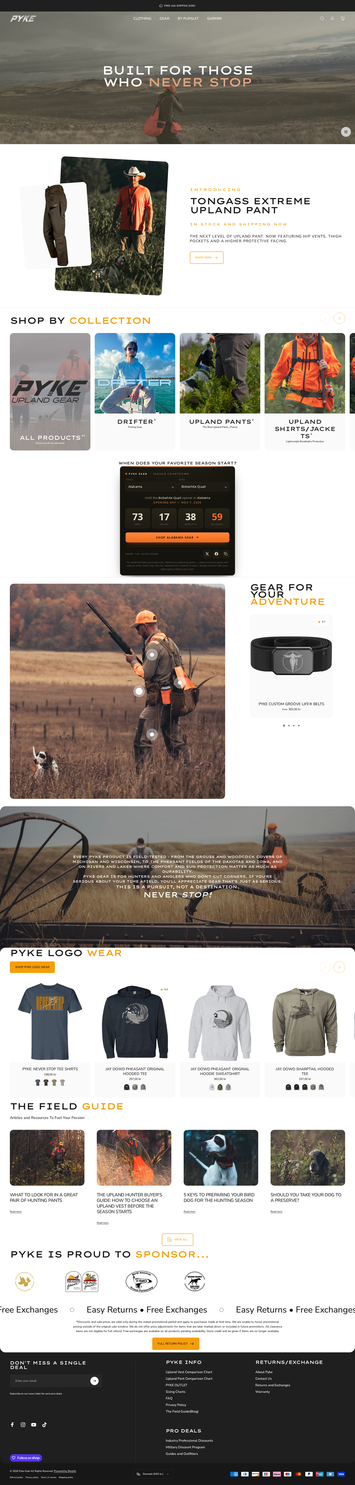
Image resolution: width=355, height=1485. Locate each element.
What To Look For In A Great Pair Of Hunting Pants (44, 1198)
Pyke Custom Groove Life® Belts (291, 704)
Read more (16, 1211)
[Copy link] (225, 554)
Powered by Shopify (65, 1471)
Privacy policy (31, 1477)
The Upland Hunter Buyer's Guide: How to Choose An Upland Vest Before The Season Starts (129, 1203)
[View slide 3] (293, 725)
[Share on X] (207, 554)
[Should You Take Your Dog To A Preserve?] (308, 1158)
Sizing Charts (176, 1392)
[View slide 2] (288, 725)
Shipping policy (66, 1477)
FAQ (169, 1398)
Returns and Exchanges (272, 1385)
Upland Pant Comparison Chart (189, 1379)
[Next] (339, 318)
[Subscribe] (94, 1381)
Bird (182, 479)
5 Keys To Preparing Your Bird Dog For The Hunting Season (219, 1198)
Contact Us (263, 1379)
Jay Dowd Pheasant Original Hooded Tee (135, 1071)
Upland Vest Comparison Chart (189, 1372)
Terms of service (48, 1477)
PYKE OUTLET (176, 1385)
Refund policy (16, 1477)
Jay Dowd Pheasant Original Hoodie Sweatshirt (220, 1071)
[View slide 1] (283, 725)
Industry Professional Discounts (189, 1441)
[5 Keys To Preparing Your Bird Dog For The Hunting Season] (221, 1158)
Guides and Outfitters (182, 1454)
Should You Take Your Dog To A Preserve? (306, 1198)
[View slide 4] (298, 725)
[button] (346, 132)
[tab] (32, 967)
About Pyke (264, 1372)
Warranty (262, 1392)
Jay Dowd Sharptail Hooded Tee (305, 1071)
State (130, 479)
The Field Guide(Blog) (182, 1411)
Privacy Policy (176, 1405)
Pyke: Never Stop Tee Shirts (50, 1069)
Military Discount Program (185, 1447)
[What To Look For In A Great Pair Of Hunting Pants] (47, 1158)
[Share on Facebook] (216, 554)
